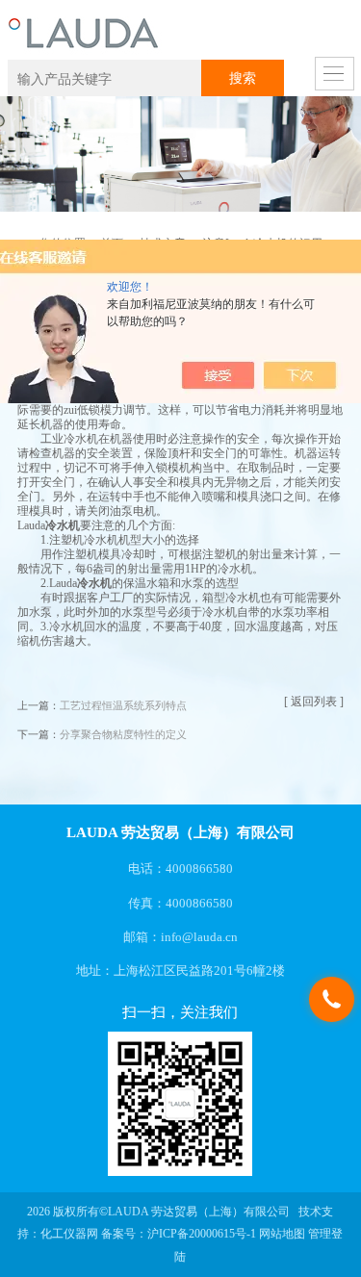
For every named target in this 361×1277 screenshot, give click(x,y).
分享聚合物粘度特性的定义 (123, 734)
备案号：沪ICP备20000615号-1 (178, 1234)
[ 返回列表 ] (314, 702)
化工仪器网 (69, 1234)
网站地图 (282, 1234)
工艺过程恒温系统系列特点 (123, 706)
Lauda (31, 526)
